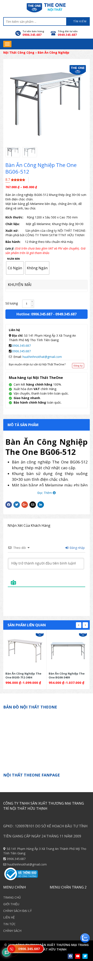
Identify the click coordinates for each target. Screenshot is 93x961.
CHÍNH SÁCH (12, 931)
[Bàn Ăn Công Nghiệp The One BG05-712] (25, 650)
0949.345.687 (66, 314)
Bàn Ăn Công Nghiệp (53, 52)
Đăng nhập (77, 548)
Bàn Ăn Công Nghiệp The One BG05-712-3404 (23, 675)
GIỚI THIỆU (11, 904)
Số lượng (11, 303)
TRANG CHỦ (12, 897)
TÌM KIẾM (79, 21)
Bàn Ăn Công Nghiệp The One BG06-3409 (67, 675)
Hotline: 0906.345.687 (34, 314)
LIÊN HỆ (9, 917)
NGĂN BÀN (13, 259)
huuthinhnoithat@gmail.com (42, 357)
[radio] (15, 268)
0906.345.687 (21, 346)
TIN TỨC (9, 924)
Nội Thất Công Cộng (18, 52)
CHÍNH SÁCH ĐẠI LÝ (17, 911)
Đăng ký (78, 365)
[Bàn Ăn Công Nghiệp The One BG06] (68, 650)
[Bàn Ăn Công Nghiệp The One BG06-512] (12, 152)
